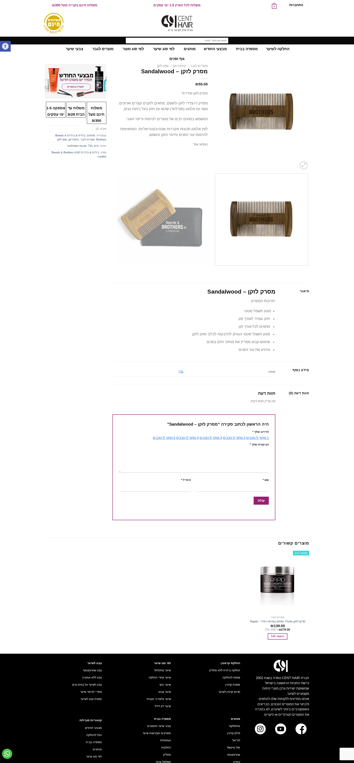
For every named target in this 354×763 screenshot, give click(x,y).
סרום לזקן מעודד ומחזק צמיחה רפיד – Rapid (277, 621)
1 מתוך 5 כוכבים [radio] (257, 438)
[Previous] (307, 270)
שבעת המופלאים (76, 145)
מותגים (91, 135)
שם (266, 480)
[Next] (294, 163)
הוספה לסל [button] (277, 636)
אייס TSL (93, 145)
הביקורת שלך (259, 444)
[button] (5, 46)
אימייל (186, 480)
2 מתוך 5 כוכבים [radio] (234, 438)
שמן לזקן (163, 66)
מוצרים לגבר (199, 66)
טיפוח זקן (179, 66)
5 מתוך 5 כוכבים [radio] (164, 438)
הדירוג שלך (260, 431)
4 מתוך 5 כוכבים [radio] (187, 438)
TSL (181, 371)
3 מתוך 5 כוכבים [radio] (211, 438)
